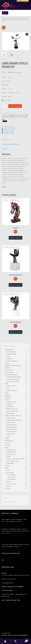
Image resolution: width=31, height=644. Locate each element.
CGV (3, 560)
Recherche (15, 641)
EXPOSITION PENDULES (11, 429)
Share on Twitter (9, 127)
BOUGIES (8, 356)
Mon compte (5, 641)
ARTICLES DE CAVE (11, 454)
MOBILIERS (7, 399)
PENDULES (7, 438)
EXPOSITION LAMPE (6, 19)
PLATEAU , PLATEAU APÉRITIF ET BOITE (16, 458)
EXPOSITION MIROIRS (11, 424)
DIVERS (6, 383)
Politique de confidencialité (11, 553)
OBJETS (8, 388)
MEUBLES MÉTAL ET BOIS (12, 408)
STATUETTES (7, 445)
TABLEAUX (7, 465)
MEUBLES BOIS (10, 404)
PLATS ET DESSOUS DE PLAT (13, 461)
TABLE (6, 447)
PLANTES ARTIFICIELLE (12, 360)
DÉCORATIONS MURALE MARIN (13, 379)
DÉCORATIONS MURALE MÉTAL (11, 374)
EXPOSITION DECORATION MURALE (14, 420)
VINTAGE (8, 486)
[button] (27, 34)
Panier (24, 640)
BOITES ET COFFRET (11, 385)
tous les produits (22, 116)
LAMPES (6, 392)
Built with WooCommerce (21, 635)
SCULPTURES (7, 442)
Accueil (6, 18)
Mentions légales (7, 635)
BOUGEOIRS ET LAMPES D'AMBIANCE (12, 365)
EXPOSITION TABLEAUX (11, 431)
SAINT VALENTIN (11, 479)
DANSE (8, 470)
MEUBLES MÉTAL (10, 406)
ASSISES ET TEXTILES (11, 401)
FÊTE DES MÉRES (11, 474)
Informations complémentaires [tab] (11, 144)
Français (20, 0)
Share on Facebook (9, 129)
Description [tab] (5, 139)
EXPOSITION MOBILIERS (12, 426)
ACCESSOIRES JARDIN (11, 351)
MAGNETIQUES (8, 395)
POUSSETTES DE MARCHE (12, 390)
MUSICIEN (9, 481)
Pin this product (9, 131)
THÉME (6, 467)
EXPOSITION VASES (11, 433)
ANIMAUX (7, 363)
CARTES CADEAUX (8, 369)
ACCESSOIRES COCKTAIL (12, 449)
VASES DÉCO (7, 488)
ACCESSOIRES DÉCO (9, 349)
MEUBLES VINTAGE (10, 413)
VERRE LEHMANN (10, 463)
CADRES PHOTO (10, 358)
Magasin (22, 115)
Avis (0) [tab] (4, 148)
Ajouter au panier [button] (15, 237)
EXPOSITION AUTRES (11, 417)
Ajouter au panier (15, 106)
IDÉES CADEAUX (10, 472)
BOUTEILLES (7, 367)
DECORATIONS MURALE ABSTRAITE (14, 376)
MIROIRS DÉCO (8, 397)
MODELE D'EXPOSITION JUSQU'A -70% (18, 18)
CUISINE (8, 456)
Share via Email (9, 133)
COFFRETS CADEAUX (9, 372)
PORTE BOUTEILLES (9, 440)
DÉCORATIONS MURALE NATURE (13, 381)
